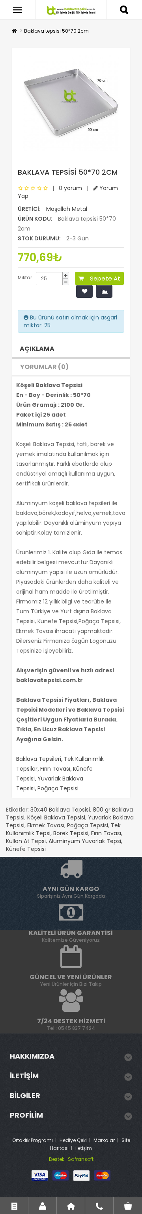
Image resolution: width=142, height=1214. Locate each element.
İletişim (83, 1148)
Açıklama (37, 348)
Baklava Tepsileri (38, 759)
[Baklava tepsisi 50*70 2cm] (71, 103)
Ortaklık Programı (32, 1140)
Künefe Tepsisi (26, 849)
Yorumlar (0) (44, 366)
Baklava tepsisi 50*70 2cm (56, 31)
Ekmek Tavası (45, 825)
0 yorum (70, 188)
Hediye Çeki (73, 1140)
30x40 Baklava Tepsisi (60, 810)
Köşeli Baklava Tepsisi (56, 817)
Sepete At (102, 278)
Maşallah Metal (66, 209)
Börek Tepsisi (70, 833)
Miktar (25, 277)
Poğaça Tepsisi (57, 788)
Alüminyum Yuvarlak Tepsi (85, 841)
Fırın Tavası (55, 769)
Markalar (104, 1140)
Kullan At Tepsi (26, 841)
